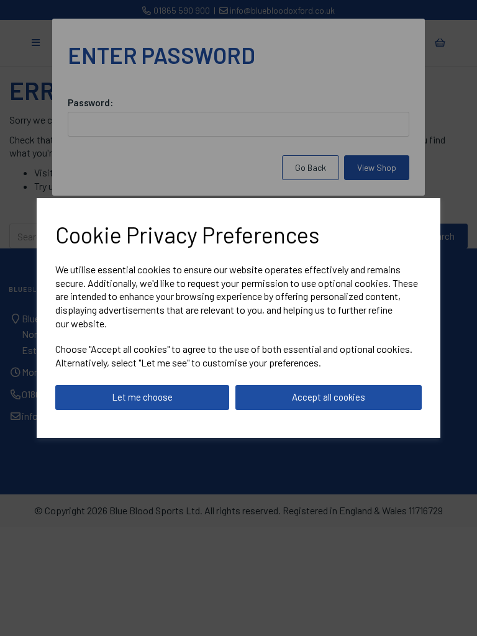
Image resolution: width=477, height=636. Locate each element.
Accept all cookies (328, 396)
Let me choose (142, 396)
